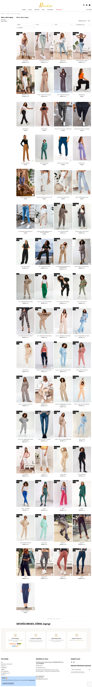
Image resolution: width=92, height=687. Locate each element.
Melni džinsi (3, 19)
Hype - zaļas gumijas (81, 301)
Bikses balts (44, 474)
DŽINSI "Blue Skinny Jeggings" (44, 439)
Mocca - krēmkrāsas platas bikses (63, 335)
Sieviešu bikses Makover (25, 197)
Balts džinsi (25, 60)
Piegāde (3, 669)
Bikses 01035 (44, 576)
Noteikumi (3, 674)
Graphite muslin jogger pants (81, 231)
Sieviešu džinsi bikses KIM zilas (81, 197)
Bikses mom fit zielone (44, 60)
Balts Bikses (25, 474)
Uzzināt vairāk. (31, 680)
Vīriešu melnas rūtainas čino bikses (82, 128)
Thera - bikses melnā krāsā (44, 266)
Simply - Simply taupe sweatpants (82, 266)
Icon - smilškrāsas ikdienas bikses (25, 301)
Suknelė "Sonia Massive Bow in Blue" (44, 370)
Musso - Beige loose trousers (44, 94)
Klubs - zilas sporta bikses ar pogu (63, 370)
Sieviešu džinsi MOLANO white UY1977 (44, 197)
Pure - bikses (44, 542)
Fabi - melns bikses (82, 474)
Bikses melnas (82, 94)
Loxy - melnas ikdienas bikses (63, 301)
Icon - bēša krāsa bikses (63, 231)
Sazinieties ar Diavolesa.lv (6, 664)
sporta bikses (25, 370)
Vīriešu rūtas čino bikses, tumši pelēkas (63, 128)
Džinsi (25, 576)
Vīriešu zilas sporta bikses (63, 163)
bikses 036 (82, 542)
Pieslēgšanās (4, 667)
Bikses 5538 (63, 60)
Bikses (44, 508)
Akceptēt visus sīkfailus (8, 683)
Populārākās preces (5, 673)
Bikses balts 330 (25, 94)
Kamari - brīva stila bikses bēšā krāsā (63, 439)
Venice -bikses (82, 439)
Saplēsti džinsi (4, 21)
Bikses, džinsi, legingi (7, 17)
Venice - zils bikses (25, 508)
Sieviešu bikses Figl (25, 611)
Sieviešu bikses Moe (25, 163)
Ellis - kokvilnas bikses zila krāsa (82, 335)
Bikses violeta (82, 163)
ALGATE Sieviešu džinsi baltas (63, 197)
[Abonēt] (89, 669)
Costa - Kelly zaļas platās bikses (44, 301)
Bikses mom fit (44, 404)
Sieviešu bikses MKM (44, 163)
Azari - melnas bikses (25, 266)
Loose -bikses (63, 474)
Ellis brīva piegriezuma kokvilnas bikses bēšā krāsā (63, 267)
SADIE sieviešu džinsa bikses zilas (25, 231)
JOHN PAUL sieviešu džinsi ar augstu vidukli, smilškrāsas (44, 232)
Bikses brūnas (44, 128)
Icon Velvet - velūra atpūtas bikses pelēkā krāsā (25, 440)
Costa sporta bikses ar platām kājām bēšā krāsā (63, 405)
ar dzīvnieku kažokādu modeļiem (25, 335)
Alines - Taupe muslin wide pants (25, 404)
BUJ (2, 662)
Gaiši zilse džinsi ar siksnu (81, 60)
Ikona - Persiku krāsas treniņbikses (81, 404)
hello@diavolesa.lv (41, 667)
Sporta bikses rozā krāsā (81, 370)
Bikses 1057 (63, 576)
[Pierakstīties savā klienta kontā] (87, 5)
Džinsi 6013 (63, 542)
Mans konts (3, 665)
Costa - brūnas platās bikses (63, 94)
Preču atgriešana (4, 671)
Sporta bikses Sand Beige (25, 542)
